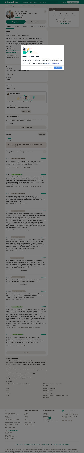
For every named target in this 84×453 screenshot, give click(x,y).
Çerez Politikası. (55, 63)
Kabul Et (58, 67)
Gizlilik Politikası (47, 63)
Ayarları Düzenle (48, 68)
